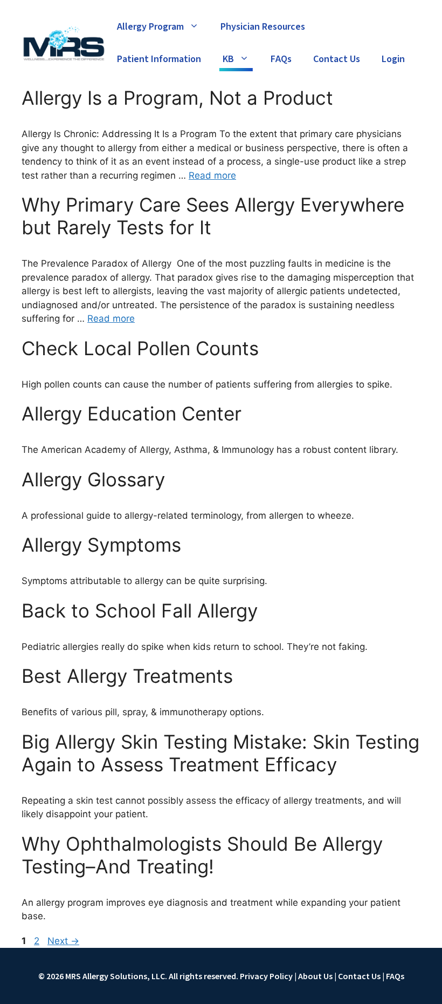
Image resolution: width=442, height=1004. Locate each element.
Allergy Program (150, 26)
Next (63, 940)
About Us (315, 976)
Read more (212, 175)
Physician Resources (262, 26)
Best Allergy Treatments (127, 675)
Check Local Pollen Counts (140, 348)
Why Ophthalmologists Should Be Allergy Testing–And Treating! (202, 855)
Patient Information (159, 59)
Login (393, 59)
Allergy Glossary (93, 479)
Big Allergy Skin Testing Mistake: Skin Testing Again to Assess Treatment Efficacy (220, 753)
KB (228, 59)
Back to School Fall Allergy (140, 610)
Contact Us (336, 59)
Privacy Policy (266, 976)
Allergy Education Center (131, 413)
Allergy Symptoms (101, 544)
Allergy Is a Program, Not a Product (177, 97)
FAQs (281, 59)
